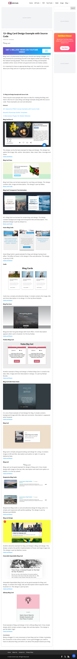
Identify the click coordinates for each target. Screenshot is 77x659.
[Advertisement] (27, 17)
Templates (11, 39)
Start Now (46, 51)
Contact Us (21, 652)
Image (62, 3)
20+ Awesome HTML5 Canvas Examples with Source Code (21, 109)
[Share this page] (73, 656)
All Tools (36, 3)
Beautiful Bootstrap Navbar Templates (15, 112)
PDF (43, 3)
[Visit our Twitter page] (65, 657)
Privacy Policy (29, 652)
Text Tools (49, 3)
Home (31, 3)
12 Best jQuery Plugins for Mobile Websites (16, 116)
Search (73, 8)
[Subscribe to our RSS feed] (68, 657)
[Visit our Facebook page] (62, 657)
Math (56, 3)
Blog (66, 3)
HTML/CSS (5, 39)
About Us (14, 652)
